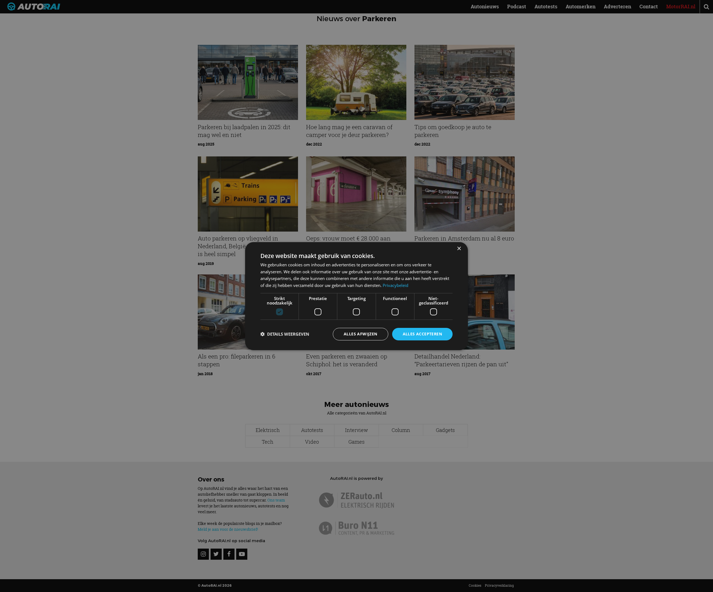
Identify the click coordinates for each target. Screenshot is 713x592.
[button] (284, 334)
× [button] (459, 248)
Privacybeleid (395, 285)
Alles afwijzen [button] (360, 333)
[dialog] (356, 296)
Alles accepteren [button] (422, 333)
